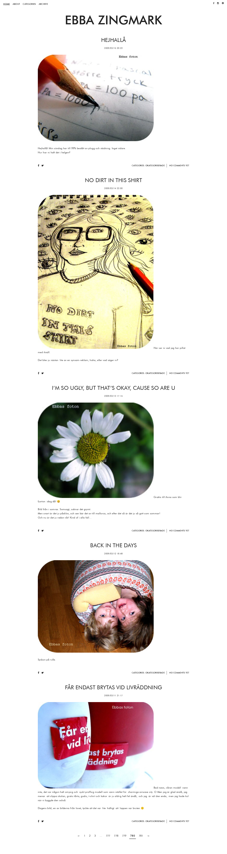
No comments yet (179, 165)
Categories (29, 4)
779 (124, 835)
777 (108, 835)
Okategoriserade (155, 165)
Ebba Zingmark (113, 19)
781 (141, 835)
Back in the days (113, 545)
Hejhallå (113, 40)
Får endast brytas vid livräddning (113, 687)
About (16, 4)
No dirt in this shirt (113, 180)
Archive (43, 4)
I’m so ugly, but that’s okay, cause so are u (113, 388)
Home (6, 4)
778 (116, 835)
